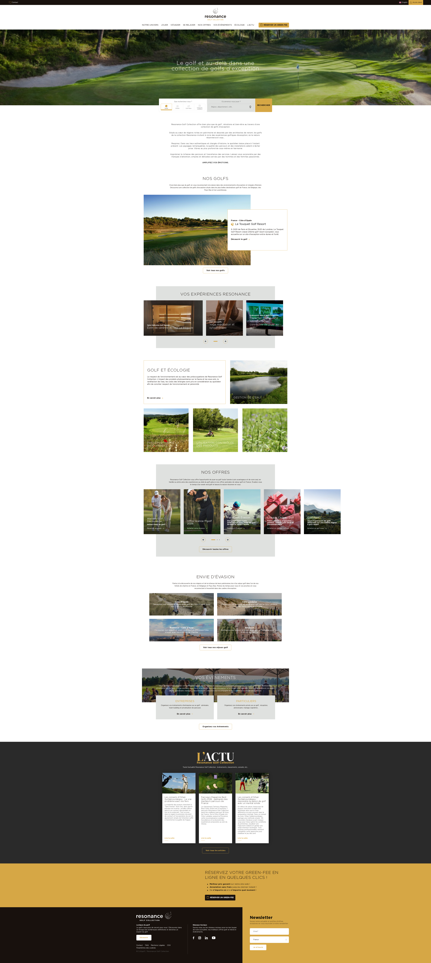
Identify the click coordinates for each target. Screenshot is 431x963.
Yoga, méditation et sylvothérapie (221, 326)
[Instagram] (199, 955)
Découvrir (144, 955)
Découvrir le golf (239, 239)
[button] (205, 341)
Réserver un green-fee (275, 25)
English (404, 2)
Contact (15, 2)
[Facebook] (193, 955)
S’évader (175, 25)
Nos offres (204, 25)
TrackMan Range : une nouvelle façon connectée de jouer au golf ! (264, 323)
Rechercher (263, 105)
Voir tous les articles (215, 850)
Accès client (417, 2)
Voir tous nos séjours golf (215, 647)
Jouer (164, 25)
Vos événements (222, 25)
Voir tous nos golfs (215, 270)
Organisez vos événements (215, 727)
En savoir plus (154, 398)
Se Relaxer (189, 25)
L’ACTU (250, 25)
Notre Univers (150, 25)
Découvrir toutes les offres (216, 549)
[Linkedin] (206, 955)
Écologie (239, 25)
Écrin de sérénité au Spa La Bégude (170, 327)
